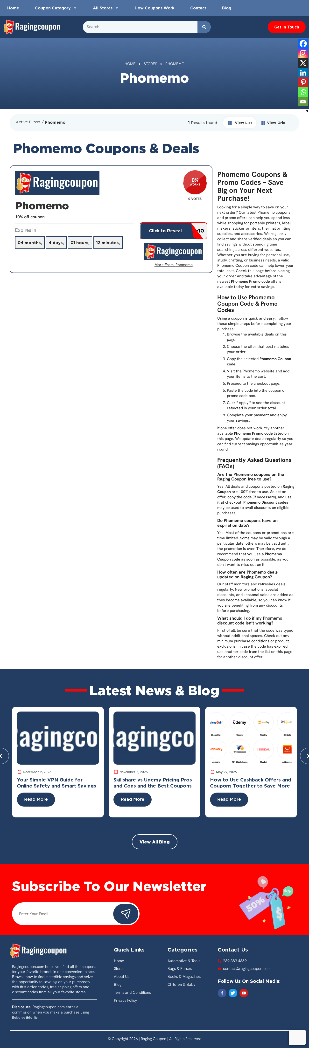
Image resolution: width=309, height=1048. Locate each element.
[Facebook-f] (222, 993)
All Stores (102, 8)
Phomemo (184, 264)
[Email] (303, 101)
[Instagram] (303, 53)
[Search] (204, 27)
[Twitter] (233, 993)
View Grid (276, 123)
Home (13, 8)
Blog (226, 8)
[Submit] (125, 914)
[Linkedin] (303, 72)
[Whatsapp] (303, 92)
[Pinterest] (303, 82)
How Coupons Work (154, 8)
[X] (303, 63)
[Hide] (307, 111)
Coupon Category (53, 8)
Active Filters (28, 122)
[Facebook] (303, 43)
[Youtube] (243, 993)
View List (243, 123)
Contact (198, 8)
